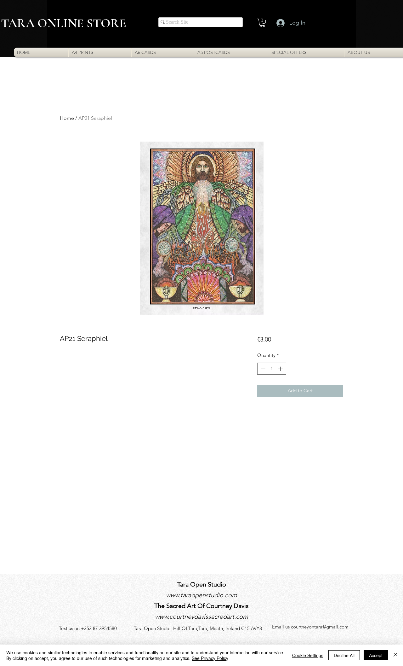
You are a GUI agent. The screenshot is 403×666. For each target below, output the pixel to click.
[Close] (395, 655)
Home (67, 118)
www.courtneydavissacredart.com (201, 616)
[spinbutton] (271, 369)
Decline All (344, 655)
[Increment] (281, 369)
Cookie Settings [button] (307, 655)
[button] (262, 23)
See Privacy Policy (210, 658)
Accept (376, 655)
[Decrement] (262, 369)
